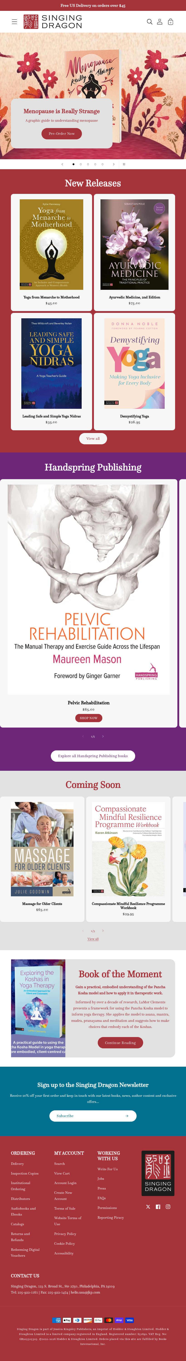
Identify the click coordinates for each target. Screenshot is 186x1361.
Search (59, 1163)
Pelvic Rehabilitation (89, 703)
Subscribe (65, 1116)
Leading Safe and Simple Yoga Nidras (51, 416)
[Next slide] (114, 164)
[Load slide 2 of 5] (80, 164)
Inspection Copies (25, 1173)
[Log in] (159, 21)
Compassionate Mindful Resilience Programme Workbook (128, 906)
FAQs (102, 1198)
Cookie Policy (64, 1243)
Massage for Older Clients (42, 904)
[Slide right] (103, 736)
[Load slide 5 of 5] (102, 164)
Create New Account (63, 1195)
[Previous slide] (62, 164)
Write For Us (108, 1169)
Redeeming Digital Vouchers (25, 1252)
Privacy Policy (65, 1234)
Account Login (65, 1183)
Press (102, 1188)
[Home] (53, 21)
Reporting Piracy (111, 1217)
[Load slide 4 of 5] (95, 164)
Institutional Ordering (20, 1186)
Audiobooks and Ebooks (23, 1211)
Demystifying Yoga (134, 416)
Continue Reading (120, 1042)
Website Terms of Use (67, 1221)
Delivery (17, 1163)
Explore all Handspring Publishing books (93, 756)
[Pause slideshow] (124, 164)
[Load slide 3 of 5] (88, 164)
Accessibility (63, 1253)
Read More (93, 109)
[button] (14, 21)
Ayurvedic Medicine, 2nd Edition (134, 297)
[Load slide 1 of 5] (73, 164)
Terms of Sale (64, 1208)
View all (93, 438)
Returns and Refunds (20, 1237)
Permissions (107, 1208)
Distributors (20, 1199)
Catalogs (17, 1224)
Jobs (101, 1178)
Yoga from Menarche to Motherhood (52, 297)
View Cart (62, 1173)
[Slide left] (83, 736)
